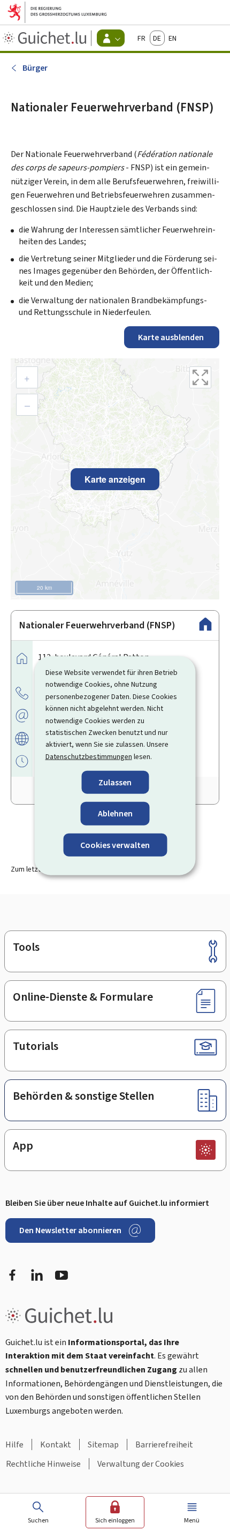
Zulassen (115, 782)
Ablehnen (115, 813)
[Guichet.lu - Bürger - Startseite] (45, 38)
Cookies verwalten (115, 844)
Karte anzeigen (115, 479)
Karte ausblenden (171, 337)
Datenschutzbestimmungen (88, 756)
